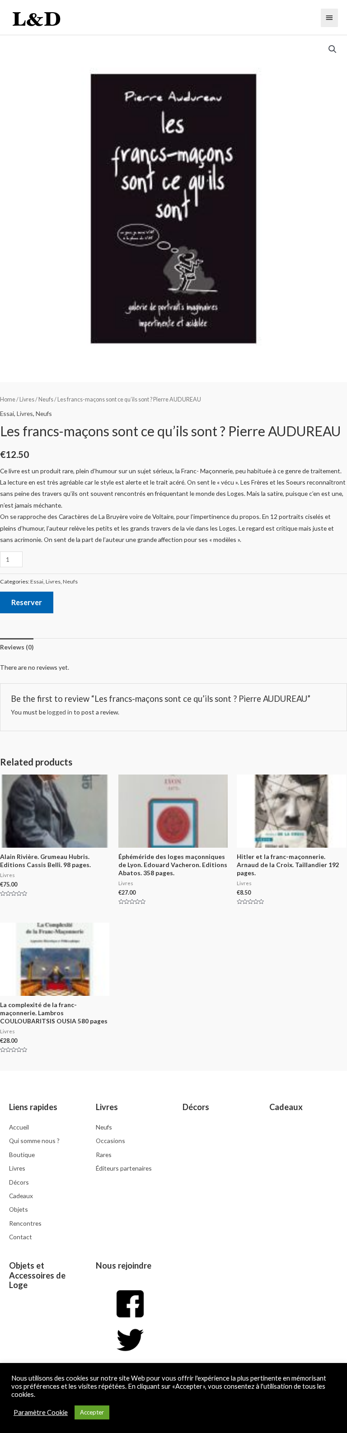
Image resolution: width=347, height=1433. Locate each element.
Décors (196, 1107)
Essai (7, 413)
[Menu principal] (329, 18)
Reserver (26, 602)
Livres (26, 399)
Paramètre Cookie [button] (41, 1412)
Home (7, 399)
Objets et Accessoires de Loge (37, 1275)
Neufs (45, 399)
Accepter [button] (92, 1412)
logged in (59, 712)
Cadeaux (286, 1107)
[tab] (16, 647)
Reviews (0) (16, 647)
